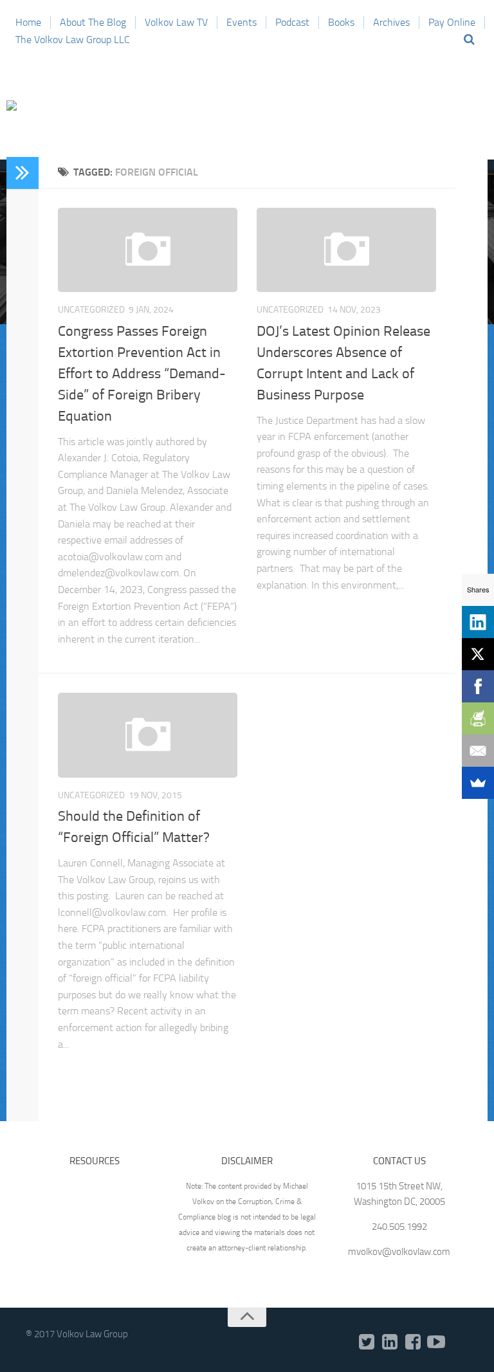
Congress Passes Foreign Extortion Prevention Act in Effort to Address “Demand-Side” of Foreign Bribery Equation (142, 374)
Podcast (292, 22)
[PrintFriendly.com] (478, 718)
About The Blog (93, 22)
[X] (478, 654)
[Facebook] (413, 1342)
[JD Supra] (459, 1342)
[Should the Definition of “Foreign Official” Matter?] (147, 735)
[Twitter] (367, 1342)
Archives (391, 22)
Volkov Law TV (176, 22)
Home (28, 22)
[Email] (478, 751)
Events (241, 22)
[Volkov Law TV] (436, 1342)
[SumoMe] (478, 783)
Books (341, 22)
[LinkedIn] (390, 1342)
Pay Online (451, 22)
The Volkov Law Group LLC (72, 39)
